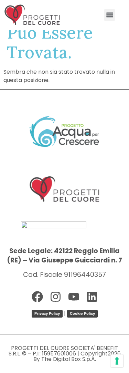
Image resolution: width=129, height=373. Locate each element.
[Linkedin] (92, 296)
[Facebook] (37, 296)
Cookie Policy (82, 313)
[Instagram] (55, 296)
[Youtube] (73, 296)
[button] (109, 15)
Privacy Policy (47, 313)
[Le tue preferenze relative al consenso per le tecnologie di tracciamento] (116, 360)
